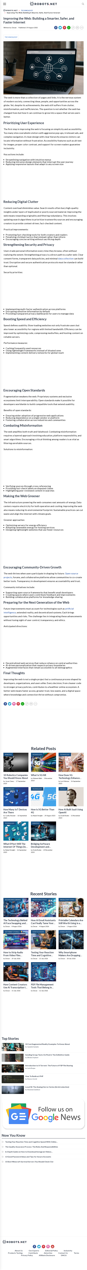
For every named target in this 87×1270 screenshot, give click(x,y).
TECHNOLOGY (11, 37)
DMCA (63, 1255)
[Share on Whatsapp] (68, 27)
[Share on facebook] (56, 27)
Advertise (48, 1253)
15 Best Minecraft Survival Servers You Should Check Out (29, 1162)
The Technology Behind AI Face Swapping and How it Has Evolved (15, 923)
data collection (66, 258)
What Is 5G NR (38, 775)
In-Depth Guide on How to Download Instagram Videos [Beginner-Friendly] (28, 1152)
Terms (76, 1253)
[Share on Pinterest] (64, 27)
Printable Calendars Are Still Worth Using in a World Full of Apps (71, 923)
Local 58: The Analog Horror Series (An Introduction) (47, 1087)
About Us (19, 1250)
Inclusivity (68, 1250)
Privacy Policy (27, 1255)
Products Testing (15, 1253)
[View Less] (81, 27)
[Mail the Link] (77, 27)
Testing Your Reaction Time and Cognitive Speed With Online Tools (30, 1142)
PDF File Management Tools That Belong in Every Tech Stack (42, 987)
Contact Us (63, 1253)
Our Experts (34, 1250)
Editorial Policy (51, 1250)
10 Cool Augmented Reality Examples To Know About (47, 1044)
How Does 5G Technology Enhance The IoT (69, 778)
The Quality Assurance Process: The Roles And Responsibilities (31, 1147)
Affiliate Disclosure (47, 1255)
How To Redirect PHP (34, 1076)
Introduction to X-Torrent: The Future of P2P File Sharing (49, 1065)
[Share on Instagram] (14, 704)
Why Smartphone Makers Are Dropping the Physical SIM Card (70, 955)
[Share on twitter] (60, 27)
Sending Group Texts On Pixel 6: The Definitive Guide (47, 1055)
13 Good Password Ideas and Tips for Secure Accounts (28, 1157)
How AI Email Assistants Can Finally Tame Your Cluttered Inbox (43, 923)
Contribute (33, 1253)
